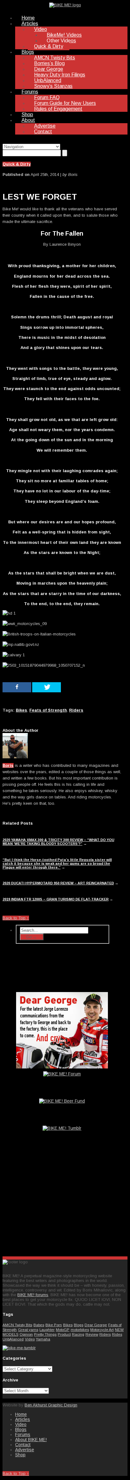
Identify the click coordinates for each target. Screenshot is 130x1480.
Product (64, 1334)
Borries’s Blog (49, 63)
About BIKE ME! (31, 1439)
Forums (29, 91)
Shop (27, 114)
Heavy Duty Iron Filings (59, 74)
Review (92, 1334)
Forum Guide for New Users (65, 103)
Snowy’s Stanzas (53, 86)
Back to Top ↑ (16, 918)
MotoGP (62, 1329)
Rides (117, 1334)
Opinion (26, 1334)
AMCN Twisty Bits (54, 57)
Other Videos (61, 40)
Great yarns (28, 1329)
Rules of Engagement (58, 108)
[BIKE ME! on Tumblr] (19, 1347)
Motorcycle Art (102, 1329)
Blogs (27, 52)
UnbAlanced (47, 80)
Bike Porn (53, 1325)
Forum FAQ (47, 97)
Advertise (45, 126)
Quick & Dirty (48, 46)
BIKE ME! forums (32, 1294)
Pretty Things (45, 1334)
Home (28, 18)
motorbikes (80, 1329)
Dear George (48, 69)
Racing (78, 1334)
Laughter (47, 1329)
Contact (43, 131)
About (28, 120)
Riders (105, 1334)
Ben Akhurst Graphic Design (51, 1405)
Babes (38, 1325)
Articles (29, 23)
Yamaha (43, 1339)
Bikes (68, 1325)
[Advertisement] (62, 1201)
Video (40, 29)
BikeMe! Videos (64, 35)
